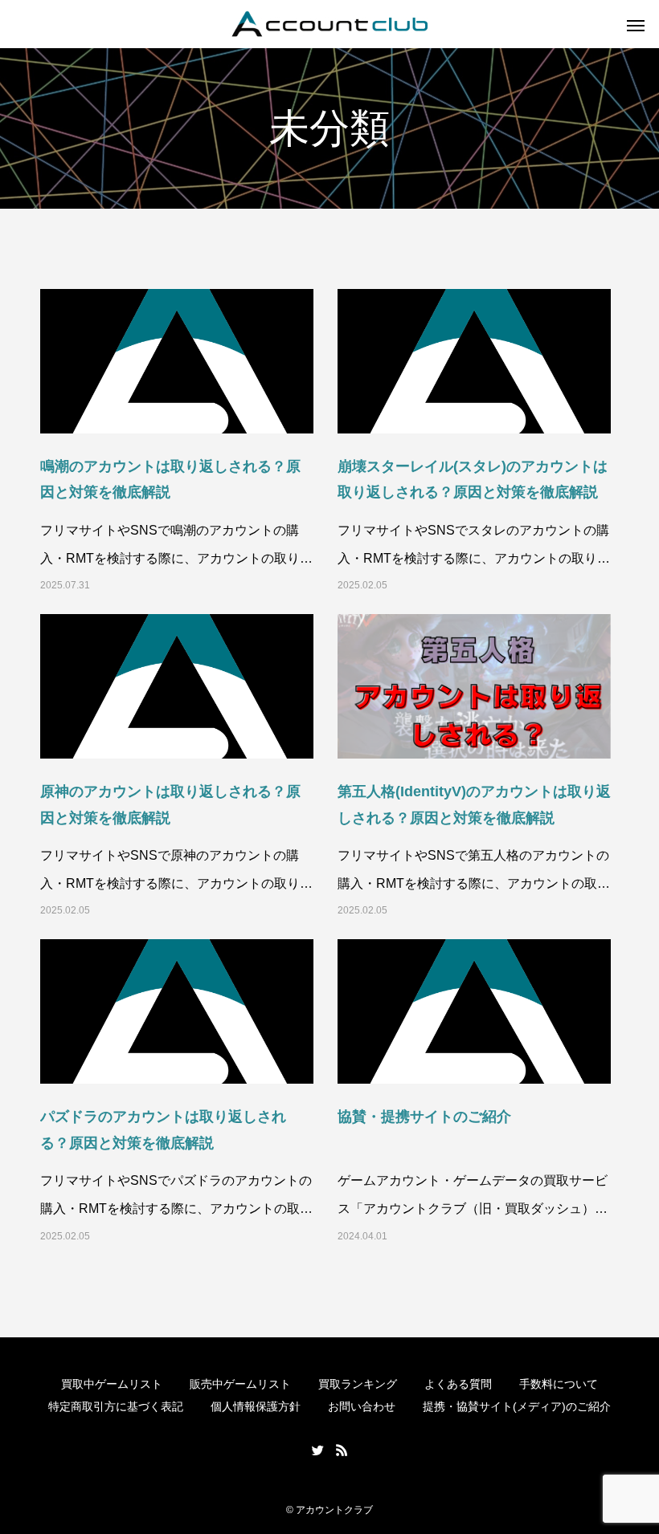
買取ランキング (357, 1383)
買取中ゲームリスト (111, 1383)
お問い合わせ (361, 1406)
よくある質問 (458, 1383)
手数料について (558, 1383)
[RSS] (342, 1450)
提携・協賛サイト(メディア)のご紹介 (517, 1406)
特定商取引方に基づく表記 (115, 1406)
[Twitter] (317, 1450)
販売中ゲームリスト (240, 1383)
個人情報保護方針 (256, 1406)
